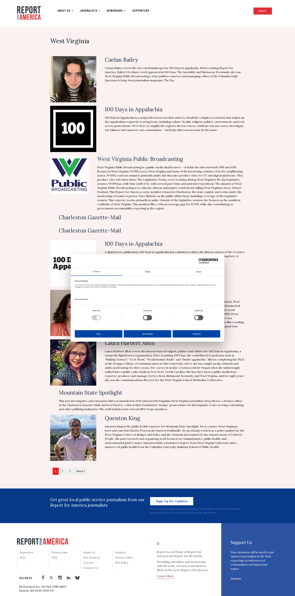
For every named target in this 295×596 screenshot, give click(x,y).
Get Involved (91, 557)
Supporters (140, 10)
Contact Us (90, 567)
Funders (120, 552)
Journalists (89, 10)
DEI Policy (121, 562)
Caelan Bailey (121, 59)
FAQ (22, 557)
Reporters (26, 552)
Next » (80, 471)
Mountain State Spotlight (90, 392)
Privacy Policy (124, 557)
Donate (263, 10)
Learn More (165, 576)
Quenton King (122, 418)
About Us (89, 552)
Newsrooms (115, 10)
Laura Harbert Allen (130, 342)
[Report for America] (29, 13)
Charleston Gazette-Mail (90, 217)
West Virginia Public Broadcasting (140, 158)
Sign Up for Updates (171, 501)
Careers (88, 562)
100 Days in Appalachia (133, 109)
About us (64, 10)
